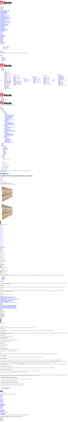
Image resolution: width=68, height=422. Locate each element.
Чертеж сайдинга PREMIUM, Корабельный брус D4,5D (7, 302)
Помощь (1, 408)
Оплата (3, 279)
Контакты (1, 400)
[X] (4, 173)
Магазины (1, 403)
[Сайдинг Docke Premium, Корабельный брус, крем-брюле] (7, 202)
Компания (4, 151)
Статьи (1, 407)
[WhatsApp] (6, 173)
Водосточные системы (8, 129)
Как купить (5, 147)
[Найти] (1, 5)
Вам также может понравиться (6, 387)
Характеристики (4, 277)
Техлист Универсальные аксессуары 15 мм (6, 296)
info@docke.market (3, 52)
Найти (1, 418)
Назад (5, 111)
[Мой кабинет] (0, 105)
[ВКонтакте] (0, 173)
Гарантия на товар (2, 405)
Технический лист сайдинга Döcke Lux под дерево (7, 297)
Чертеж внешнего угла (3, 301)
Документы (1, 401)
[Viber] (5, 173)
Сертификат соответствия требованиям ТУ (6, 300)
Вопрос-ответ (2, 411)
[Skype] (7, 173)
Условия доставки (2, 404)
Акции (1, 396)
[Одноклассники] (1, 173)
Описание (3, 276)
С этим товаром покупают (5, 388)
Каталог (1, 395)
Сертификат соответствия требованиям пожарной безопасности (9, 299)
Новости (1, 399)
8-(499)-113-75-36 (3, 63)
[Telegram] (8, 173)
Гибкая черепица (7, 133)
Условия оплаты (2, 409)
